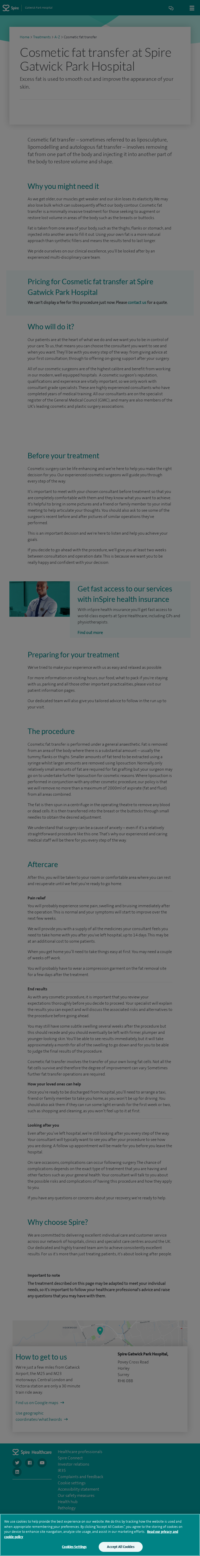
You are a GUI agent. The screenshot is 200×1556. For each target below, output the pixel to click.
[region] (100, 1535)
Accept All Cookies (120, 1547)
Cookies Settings (74, 1547)
